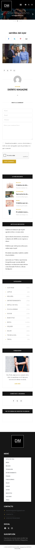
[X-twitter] (28, 4)
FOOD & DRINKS (12, 309)
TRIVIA (9, 339)
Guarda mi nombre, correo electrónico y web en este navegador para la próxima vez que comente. (16, 145)
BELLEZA (18, 182)
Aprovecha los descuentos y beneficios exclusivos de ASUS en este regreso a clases (17, 239)
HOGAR (9, 313)
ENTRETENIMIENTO (14, 300)
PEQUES (10, 326)
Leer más (17, 383)
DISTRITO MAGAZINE (18, 89)
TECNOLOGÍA (19, 191)
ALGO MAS (10, 288)
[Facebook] (25, 4)
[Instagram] (32, 4)
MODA (9, 322)
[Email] (26, 39)
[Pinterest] (21, 39)
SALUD (18, 200)
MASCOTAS (10, 318)
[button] (20, 4)
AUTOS (9, 292)
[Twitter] (15, 39)
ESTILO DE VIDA (12, 305)
